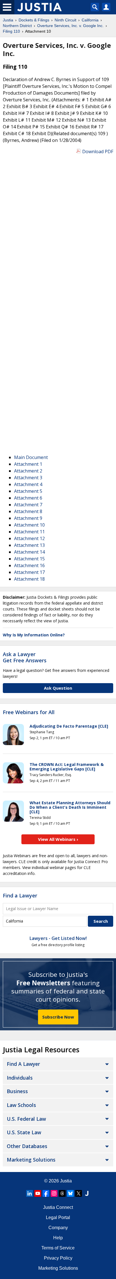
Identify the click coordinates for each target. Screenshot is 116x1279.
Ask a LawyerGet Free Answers (24, 657)
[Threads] (62, 1193)
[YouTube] (37, 1193)
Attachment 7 (28, 505)
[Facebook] (46, 1193)
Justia (66, 1180)
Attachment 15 (29, 559)
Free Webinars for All (29, 712)
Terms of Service (58, 1247)
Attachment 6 (28, 498)
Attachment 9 (28, 518)
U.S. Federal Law (26, 1118)
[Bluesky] (70, 1193)
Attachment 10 (29, 525)
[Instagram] (54, 1193)
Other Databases (27, 1146)
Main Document (31, 457)
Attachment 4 (28, 484)
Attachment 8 (28, 511)
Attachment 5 (28, 491)
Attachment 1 (28, 464)
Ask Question (58, 688)
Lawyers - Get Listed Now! (58, 938)
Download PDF (97, 151)
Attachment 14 (29, 552)
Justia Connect (58, 1207)
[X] (78, 1193)
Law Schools (21, 1105)
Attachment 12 (29, 538)
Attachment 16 (29, 565)
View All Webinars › (58, 839)
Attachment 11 (29, 532)
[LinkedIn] (29, 1193)
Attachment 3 (28, 477)
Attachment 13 (29, 545)
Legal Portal (58, 1217)
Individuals (20, 1077)
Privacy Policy (58, 1258)
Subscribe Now (58, 1017)
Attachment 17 (29, 572)
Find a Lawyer (20, 895)
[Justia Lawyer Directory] (86, 1193)
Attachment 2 (28, 471)
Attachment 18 (29, 579)
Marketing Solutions (31, 1159)
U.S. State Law (24, 1132)
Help (58, 1237)
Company (58, 1227)
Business (17, 1091)
